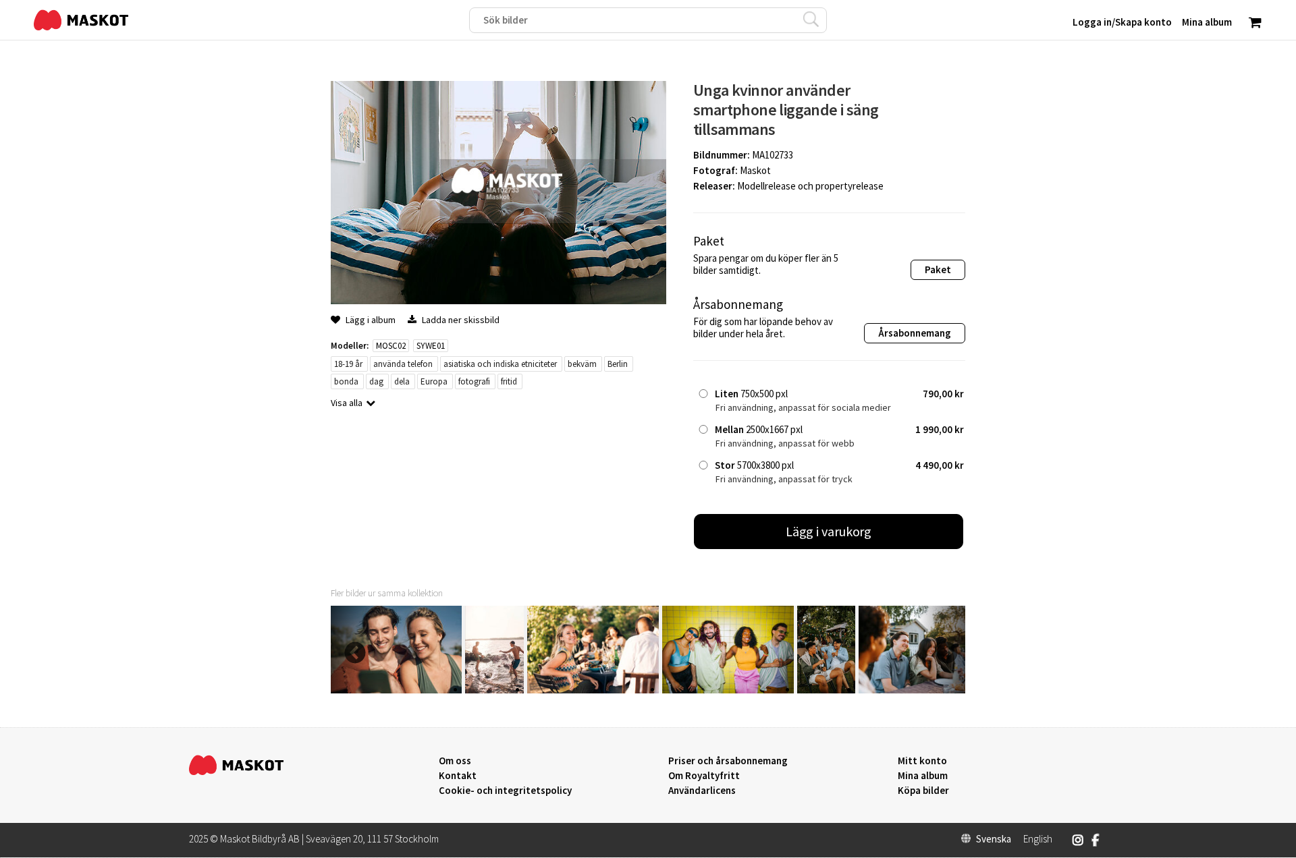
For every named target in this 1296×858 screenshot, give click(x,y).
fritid (509, 381)
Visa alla (346, 403)
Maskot (755, 170)
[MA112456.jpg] (826, 689)
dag (376, 381)
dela (402, 381)
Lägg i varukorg (829, 531)
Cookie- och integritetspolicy (505, 790)
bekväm (582, 364)
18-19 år (348, 364)
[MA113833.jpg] (396, 689)
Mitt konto (922, 761)
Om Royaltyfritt (704, 776)
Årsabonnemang (914, 332)
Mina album (923, 776)
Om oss (455, 761)
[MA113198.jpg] (728, 689)
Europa (434, 381)
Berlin (618, 364)
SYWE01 (430, 345)
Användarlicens (702, 790)
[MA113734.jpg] (593, 689)
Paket (938, 269)
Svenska (993, 839)
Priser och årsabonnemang (728, 761)
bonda (346, 381)
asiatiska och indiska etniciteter (500, 364)
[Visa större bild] (498, 300)
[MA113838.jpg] (494, 689)
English (1037, 839)
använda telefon (403, 364)
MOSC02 (391, 345)
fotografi (474, 381)
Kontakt (458, 776)
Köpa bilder (923, 790)
